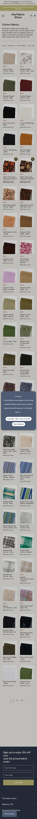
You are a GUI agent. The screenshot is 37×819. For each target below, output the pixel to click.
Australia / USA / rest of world (18, 419)
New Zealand (18, 424)
